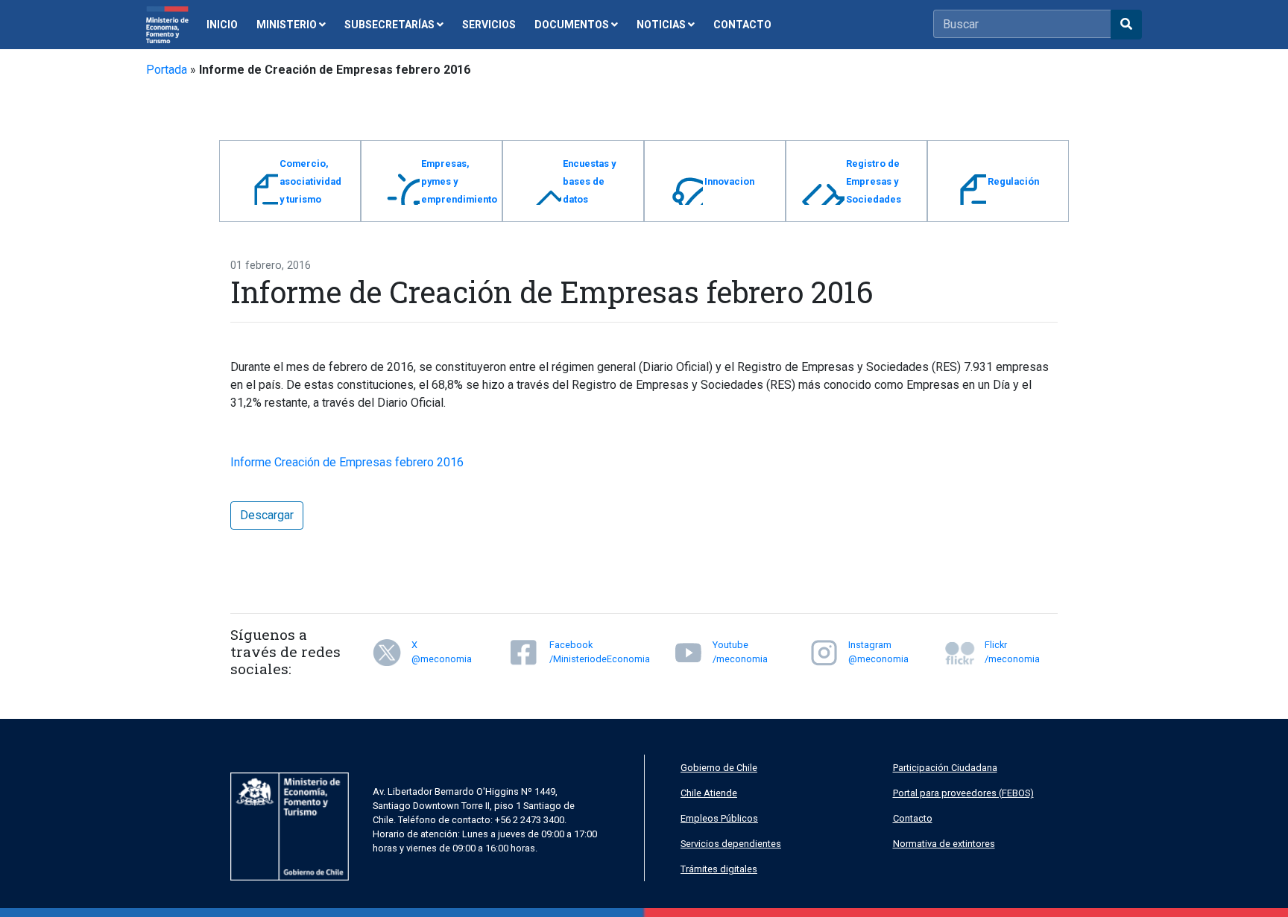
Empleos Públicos (719, 818)
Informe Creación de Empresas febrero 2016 (347, 462)
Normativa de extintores (944, 843)
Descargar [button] (267, 515)
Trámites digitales (719, 869)
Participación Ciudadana (945, 767)
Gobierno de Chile (719, 767)
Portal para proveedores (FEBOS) (963, 793)
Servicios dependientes (731, 843)
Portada (166, 70)
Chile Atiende (709, 793)
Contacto (912, 818)
